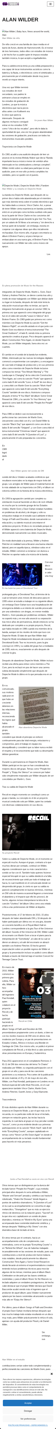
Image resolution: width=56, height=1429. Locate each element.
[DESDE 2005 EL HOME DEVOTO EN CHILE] (10, 4)
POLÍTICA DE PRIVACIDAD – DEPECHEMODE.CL (28, 1425)
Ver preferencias (28, 1419)
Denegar (28, 1411)
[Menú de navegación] (50, 4)
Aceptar (28, 1403)
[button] (51, 1373)
